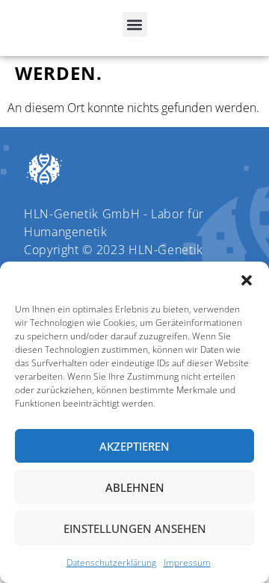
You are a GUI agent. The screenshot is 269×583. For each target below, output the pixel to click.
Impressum (187, 562)
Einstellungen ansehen (135, 528)
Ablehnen (134, 487)
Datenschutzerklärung (111, 562)
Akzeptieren (134, 446)
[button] (246, 280)
